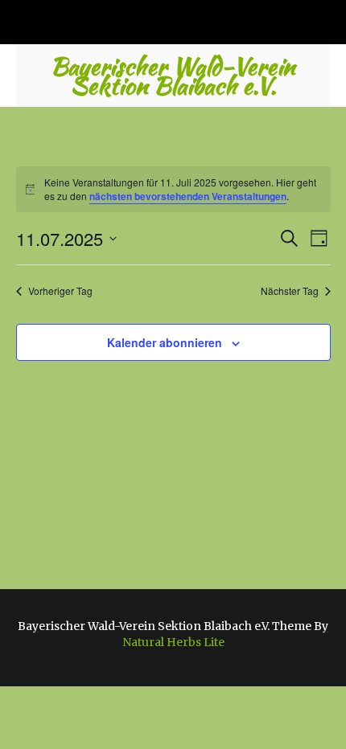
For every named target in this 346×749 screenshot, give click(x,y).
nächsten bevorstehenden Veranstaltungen (187, 196)
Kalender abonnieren (164, 342)
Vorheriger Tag (60, 290)
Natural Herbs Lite (173, 642)
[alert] (173, 189)
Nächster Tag (290, 290)
